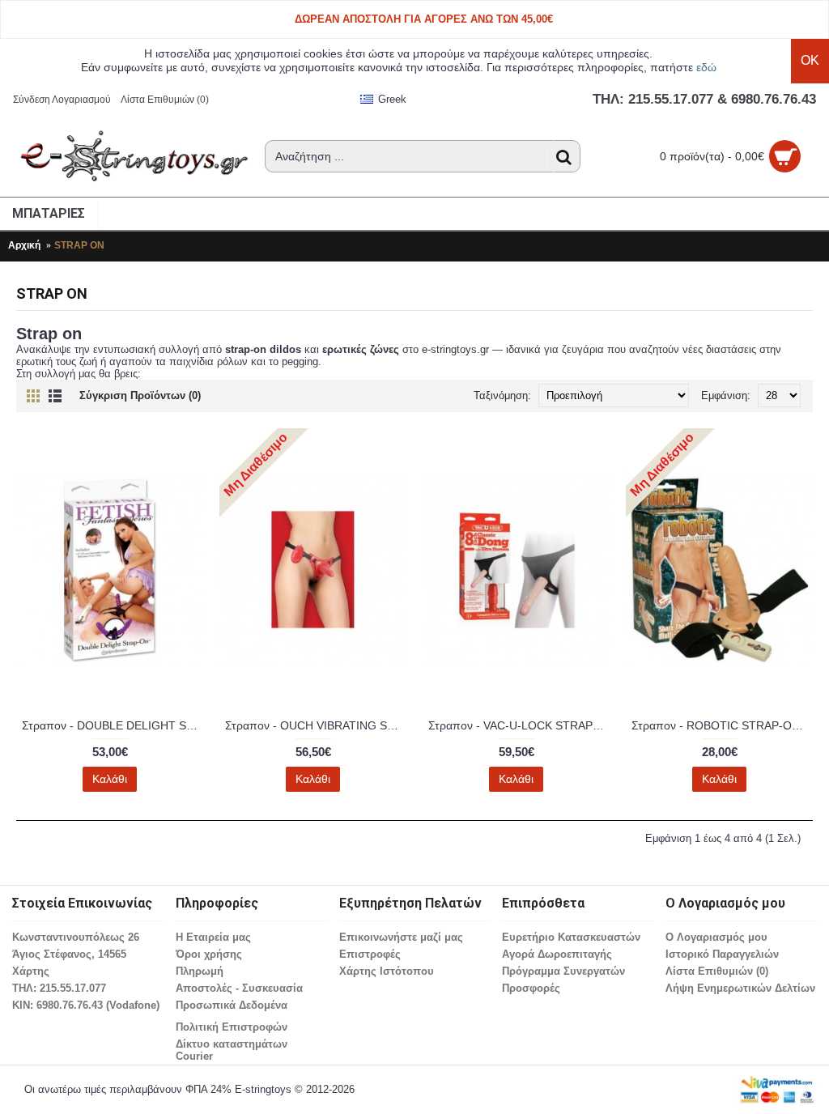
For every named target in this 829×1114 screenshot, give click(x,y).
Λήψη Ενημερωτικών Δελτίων (740, 988)
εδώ (706, 67)
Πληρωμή (199, 971)
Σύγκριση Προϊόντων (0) (140, 395)
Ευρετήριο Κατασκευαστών (571, 937)
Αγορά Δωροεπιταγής (557, 954)
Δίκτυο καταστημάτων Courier (231, 1050)
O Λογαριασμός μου (716, 937)
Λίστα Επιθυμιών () (716, 971)
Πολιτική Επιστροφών (231, 1027)
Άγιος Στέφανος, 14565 (69, 954)
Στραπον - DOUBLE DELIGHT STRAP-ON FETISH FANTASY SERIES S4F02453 (112, 725)
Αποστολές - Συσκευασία (239, 988)
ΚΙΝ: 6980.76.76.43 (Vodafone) (85, 1005)
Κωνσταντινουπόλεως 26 (75, 937)
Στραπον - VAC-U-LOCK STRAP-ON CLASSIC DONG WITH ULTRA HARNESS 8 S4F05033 (519, 725)
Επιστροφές (370, 954)
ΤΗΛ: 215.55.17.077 (59, 988)
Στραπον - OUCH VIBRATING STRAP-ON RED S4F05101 (315, 725)
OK (810, 60)
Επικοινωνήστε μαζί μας (401, 937)
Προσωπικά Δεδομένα (231, 1005)
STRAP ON (79, 245)
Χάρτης (30, 971)
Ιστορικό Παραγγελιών (722, 954)
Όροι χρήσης (209, 954)
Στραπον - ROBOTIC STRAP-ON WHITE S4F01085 (722, 725)
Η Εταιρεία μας (213, 937)
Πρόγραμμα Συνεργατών (563, 971)
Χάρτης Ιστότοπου (386, 971)
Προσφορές (531, 988)
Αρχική (24, 245)
